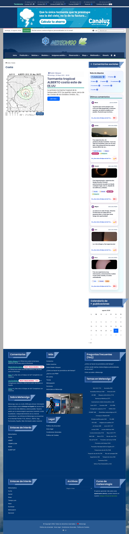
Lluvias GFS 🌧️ (29, 4)
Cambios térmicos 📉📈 (104, 4)
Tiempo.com (12, 500)
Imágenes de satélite (106, 422)
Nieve (100, 436)
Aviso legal (49, 429)
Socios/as (49, 386)
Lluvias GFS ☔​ (42, 4)
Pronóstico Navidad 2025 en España (102, 446)
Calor (93, 405)
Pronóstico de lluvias (108, 440)
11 (96, 326)
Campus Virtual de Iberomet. (109, 496)
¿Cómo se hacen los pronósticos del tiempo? (60, 370)
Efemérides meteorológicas (108, 412)
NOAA (10, 446)
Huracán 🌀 (89, 4)
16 (121, 326)
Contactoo (49, 361)
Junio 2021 (108, 426)
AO (94, 395)
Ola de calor (111, 436)
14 (111, 326)
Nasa (9, 503)
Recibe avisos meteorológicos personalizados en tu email (52, 30)
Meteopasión (50, 383)
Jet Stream (97, 426)
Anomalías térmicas (97, 391)
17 (91, 330)
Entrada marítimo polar (99, 419)
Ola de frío (93, 440)
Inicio (15, 55)
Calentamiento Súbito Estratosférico (102, 402)
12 (101, 326)
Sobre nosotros (51, 364)
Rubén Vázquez (55, 73)
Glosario (106, 55)
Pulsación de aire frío (95, 453)
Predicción (24, 55)
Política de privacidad (53, 426)
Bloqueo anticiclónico (106, 395)
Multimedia (94, 55)
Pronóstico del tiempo (103, 443)
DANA (112, 409)
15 (116, 326)
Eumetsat (11, 506)
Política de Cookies (52, 435)
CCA (112, 405)
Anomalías (108, 388)
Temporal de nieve (108, 457)
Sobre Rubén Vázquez (53, 367)
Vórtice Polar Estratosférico (103, 464)
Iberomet (11, 513)
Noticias (35, 55)
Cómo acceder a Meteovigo (94, 372)
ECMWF (92, 412)
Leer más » (53, 99)
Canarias (103, 405)
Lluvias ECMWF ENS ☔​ (58, 4)
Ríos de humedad (111, 453)
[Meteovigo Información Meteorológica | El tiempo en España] (64, 41)
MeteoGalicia (12, 434)
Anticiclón (111, 391)
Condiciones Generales (53, 432)
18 (96, 330)
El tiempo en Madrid (103, 415)
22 (116, 330)
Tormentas (102, 460)
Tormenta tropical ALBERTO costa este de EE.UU (64, 82)
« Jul (90, 342)
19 (101, 330)
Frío (111, 419)
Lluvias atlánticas (107, 429)
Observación (73, 55)
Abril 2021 (97, 388)
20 (106, 330)
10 (91, 326)
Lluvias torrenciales (97, 433)
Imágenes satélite (58, 55)
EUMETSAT (12, 450)
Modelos (45, 55)
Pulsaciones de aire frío (103, 450)
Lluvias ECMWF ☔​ (75, 4)
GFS (94, 422)
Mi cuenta (49, 377)
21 (111, 330)
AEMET (10, 440)
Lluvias (95, 429)
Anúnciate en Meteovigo (54, 389)
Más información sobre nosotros (32, 421)
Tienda (48, 380)
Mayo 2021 (111, 433)
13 (106, 326)
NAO (91, 436)
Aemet (10, 494)
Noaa (10, 497)
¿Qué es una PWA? (52, 373)
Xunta (10, 437)
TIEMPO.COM (12, 443)
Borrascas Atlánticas (102, 398)
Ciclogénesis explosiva (98, 409)
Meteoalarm (12, 510)
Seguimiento (95, 457)
